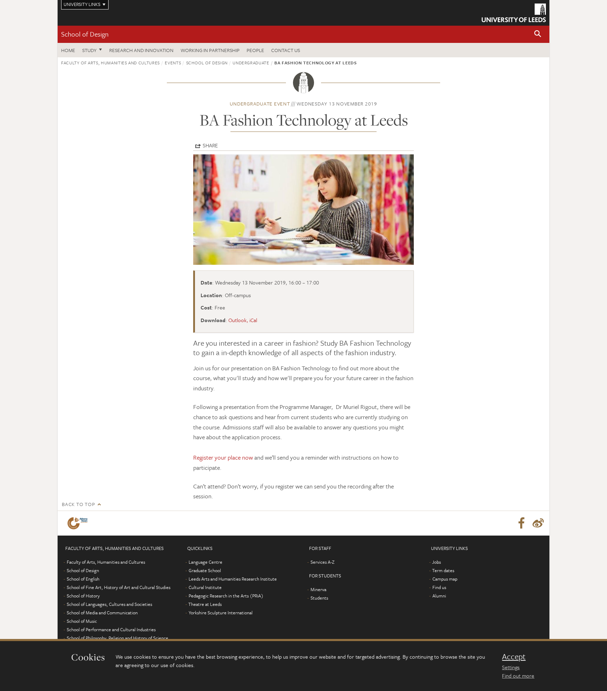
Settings (511, 667)
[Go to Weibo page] (538, 523)
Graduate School (205, 570)
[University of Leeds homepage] (514, 13)
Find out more (518, 675)
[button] (538, 34)
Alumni (439, 595)
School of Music (82, 621)
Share (210, 145)
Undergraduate (251, 62)
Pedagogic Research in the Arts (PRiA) (226, 595)
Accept (514, 656)
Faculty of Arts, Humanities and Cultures (110, 62)
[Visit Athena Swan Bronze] (78, 523)
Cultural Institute (205, 587)
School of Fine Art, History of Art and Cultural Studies (118, 587)
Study (89, 50)
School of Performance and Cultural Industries (111, 629)
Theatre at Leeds (205, 604)
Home (68, 50)
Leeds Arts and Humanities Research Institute (233, 578)
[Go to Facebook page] (521, 523)
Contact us (285, 50)
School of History (83, 595)
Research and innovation (141, 50)
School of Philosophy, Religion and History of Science (117, 637)
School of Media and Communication (102, 612)
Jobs (436, 561)
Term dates (443, 570)
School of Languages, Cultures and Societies (109, 604)
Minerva (318, 589)
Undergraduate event (260, 103)
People (255, 50)
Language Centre (205, 561)
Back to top (78, 504)
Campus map (444, 578)
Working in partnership (210, 50)
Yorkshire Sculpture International (221, 612)
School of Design (85, 34)
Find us (439, 587)
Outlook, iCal (242, 320)
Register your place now (223, 457)
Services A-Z (322, 561)
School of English (83, 578)
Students (319, 597)
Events (173, 62)
